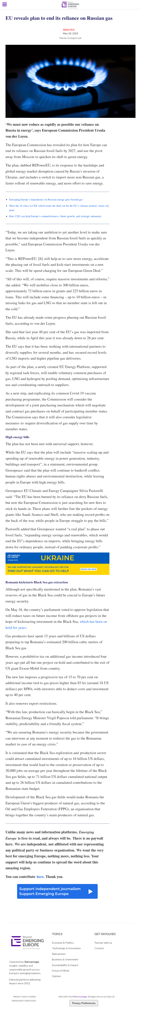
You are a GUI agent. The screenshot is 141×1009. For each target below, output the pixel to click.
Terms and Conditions (23, 1000)
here (40, 876)
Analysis (69, 29)
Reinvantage (81, 996)
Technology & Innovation (66, 948)
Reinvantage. (31, 961)
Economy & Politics (63, 942)
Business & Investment (65, 959)
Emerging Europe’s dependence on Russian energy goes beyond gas (46, 199)
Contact (99, 948)
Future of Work (60, 970)
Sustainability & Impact (65, 965)
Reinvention (59, 953)
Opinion (56, 976)
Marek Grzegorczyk (70, 37)
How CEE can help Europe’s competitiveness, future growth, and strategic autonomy (55, 216)
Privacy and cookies (24, 996)
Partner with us (103, 942)
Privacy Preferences (83, 1003)
